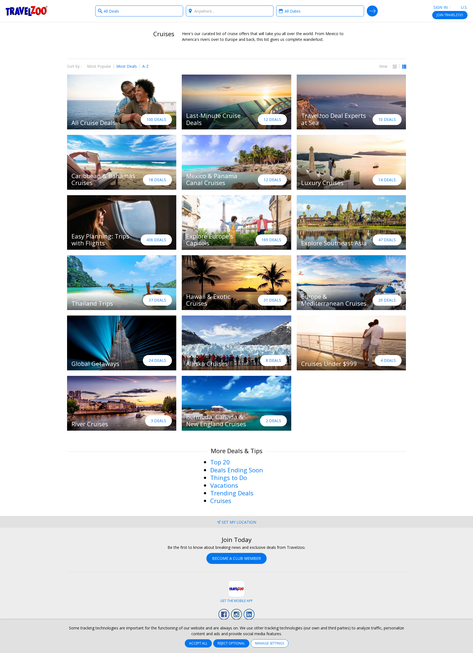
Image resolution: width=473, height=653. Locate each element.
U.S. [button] (464, 7)
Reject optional (231, 643)
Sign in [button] (440, 7)
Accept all (198, 643)
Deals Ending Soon (236, 470)
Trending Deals (231, 493)
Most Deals (126, 66)
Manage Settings (269, 643)
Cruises (220, 500)
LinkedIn (249, 614)
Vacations (224, 485)
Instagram (236, 614)
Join (450, 15)
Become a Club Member (236, 558)
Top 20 (220, 462)
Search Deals (372, 10)
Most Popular (99, 66)
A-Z (145, 66)
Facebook (223, 614)
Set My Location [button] (239, 522)
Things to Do (228, 477)
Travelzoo (26, 11)
